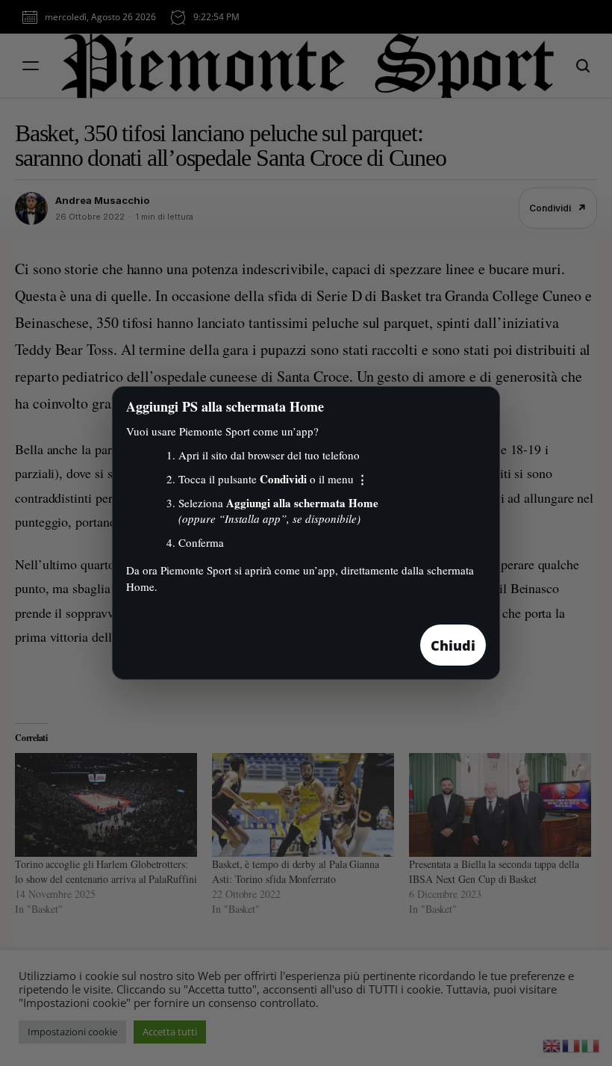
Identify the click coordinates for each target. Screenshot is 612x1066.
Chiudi (453, 645)
